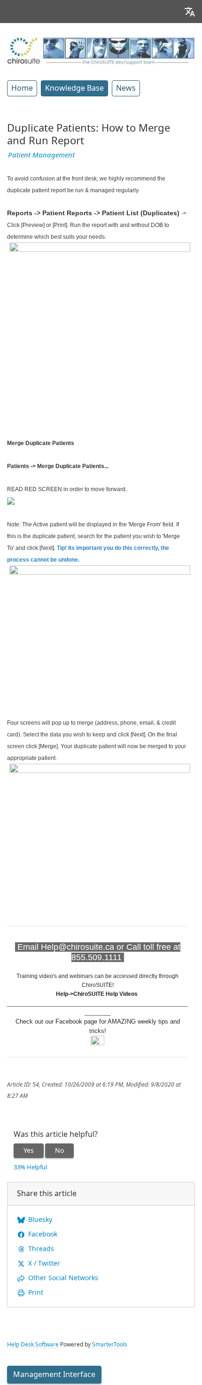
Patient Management (41, 155)
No (59, 1150)
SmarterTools (109, 1344)
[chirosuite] (101, 52)
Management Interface (54, 1374)
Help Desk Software (33, 1344)
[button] (190, 11)
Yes (28, 1150)
